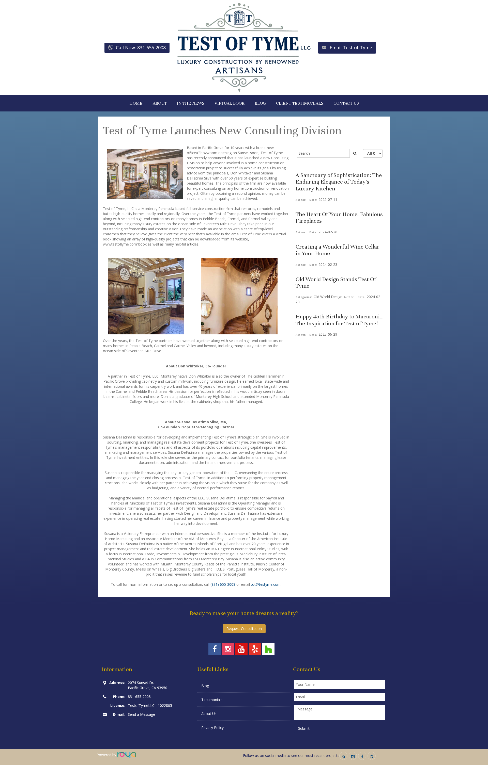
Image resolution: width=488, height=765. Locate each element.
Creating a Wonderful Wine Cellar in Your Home (337, 250)
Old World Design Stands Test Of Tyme (336, 282)
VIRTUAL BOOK (230, 103)
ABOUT (160, 103)
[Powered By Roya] (126, 754)
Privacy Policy (212, 727)
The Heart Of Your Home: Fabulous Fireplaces (339, 217)
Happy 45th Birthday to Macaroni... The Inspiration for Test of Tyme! (340, 320)
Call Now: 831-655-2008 (141, 47)
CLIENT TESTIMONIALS (299, 103)
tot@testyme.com (266, 584)
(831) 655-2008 (222, 584)
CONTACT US (346, 103)
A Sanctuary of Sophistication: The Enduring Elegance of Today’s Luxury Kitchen (339, 182)
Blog (205, 685)
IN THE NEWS (190, 103)
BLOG (260, 103)
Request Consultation (244, 628)
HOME (136, 103)
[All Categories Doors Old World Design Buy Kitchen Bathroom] (373, 153)
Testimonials (211, 699)
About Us (209, 713)
